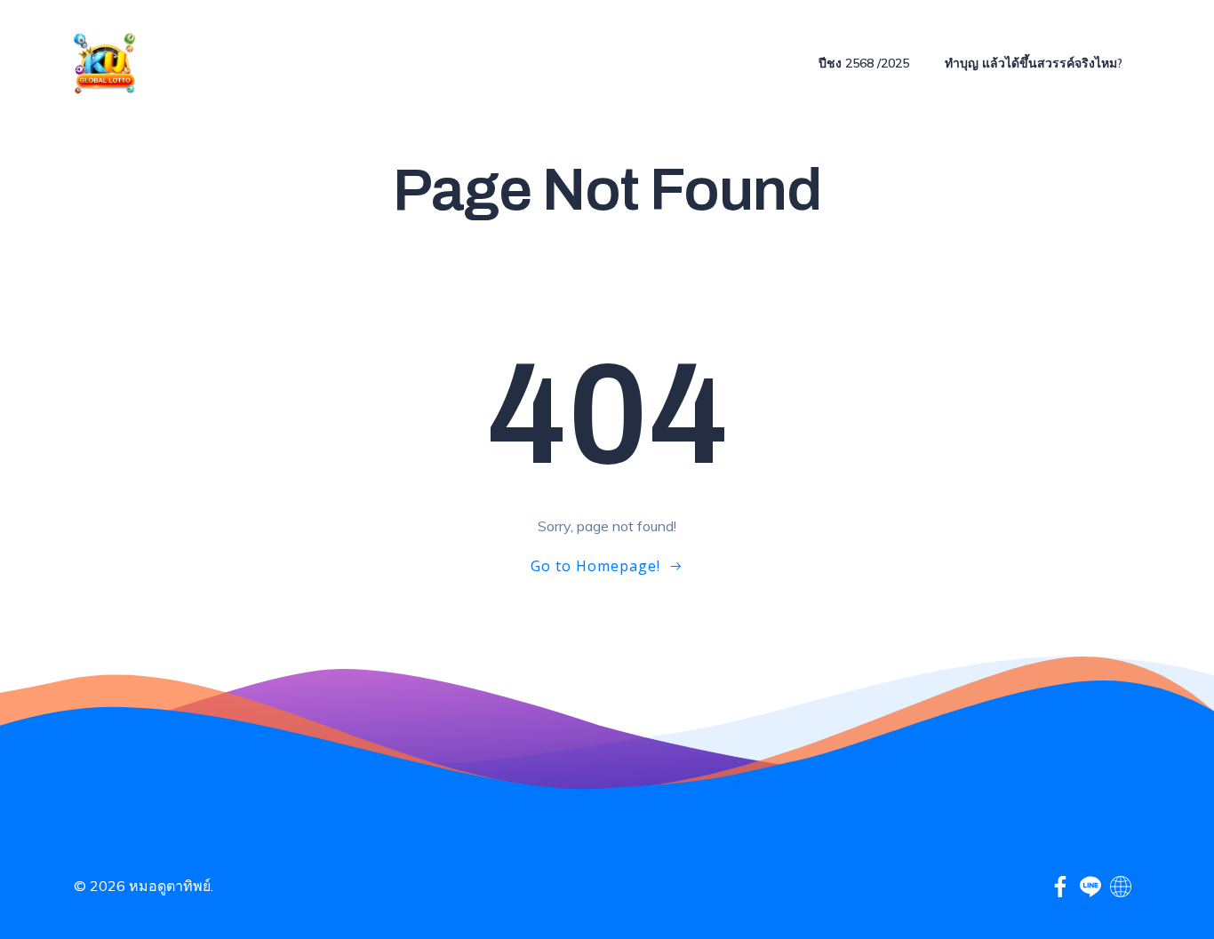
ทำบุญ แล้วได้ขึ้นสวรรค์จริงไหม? (1033, 63)
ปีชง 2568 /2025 (864, 63)
